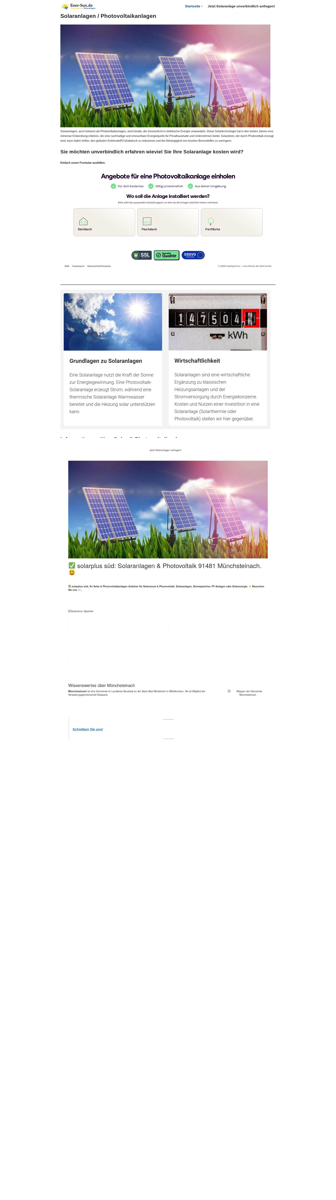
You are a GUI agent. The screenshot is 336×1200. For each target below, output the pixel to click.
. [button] (81, 590)
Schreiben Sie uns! (88, 729)
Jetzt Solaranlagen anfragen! (165, 450)
